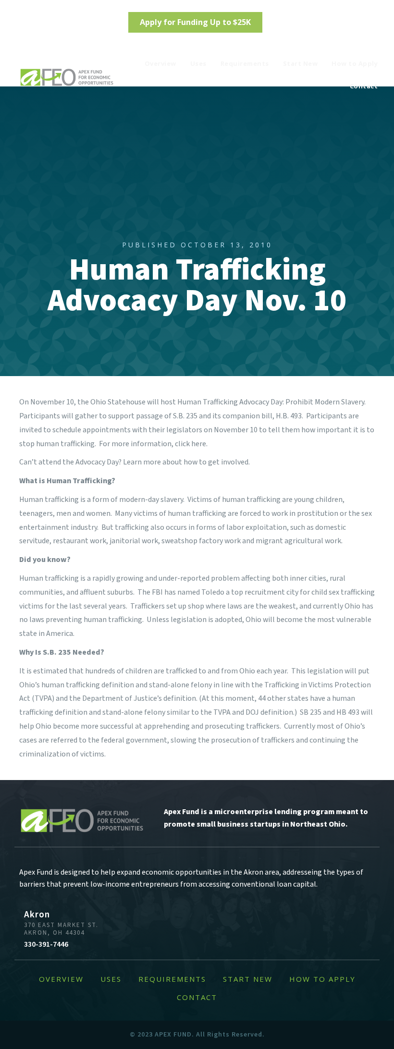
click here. (191, 444)
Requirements (245, 63)
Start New (300, 63)
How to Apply (355, 63)
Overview (160, 63)
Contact (364, 86)
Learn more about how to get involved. (186, 462)
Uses (198, 63)
